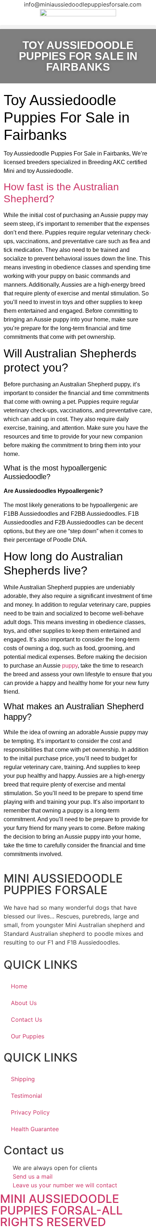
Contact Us (26, 1019)
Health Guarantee (35, 1129)
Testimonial (26, 1095)
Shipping (23, 1079)
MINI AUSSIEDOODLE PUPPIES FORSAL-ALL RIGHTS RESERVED (61, 1210)
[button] (78, 27)
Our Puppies (27, 1036)
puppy (70, 666)
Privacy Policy (30, 1112)
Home (19, 986)
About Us (24, 1002)
